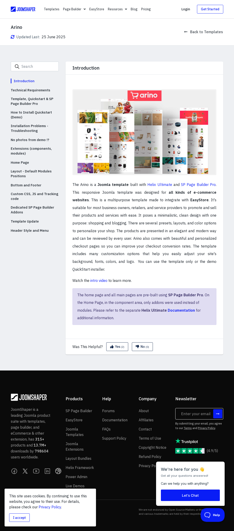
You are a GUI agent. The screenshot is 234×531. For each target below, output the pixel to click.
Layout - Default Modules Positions (31, 173)
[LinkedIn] (47, 471)
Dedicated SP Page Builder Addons (32, 209)
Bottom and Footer (26, 185)
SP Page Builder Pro (198, 184)
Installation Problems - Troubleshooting (29, 128)
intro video (98, 280)
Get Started (210, 9)
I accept (19, 517)
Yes (119, 346)
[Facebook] (14, 471)
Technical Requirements (30, 90)
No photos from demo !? (30, 140)
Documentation (181, 310)
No (144, 346)
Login (185, 9)
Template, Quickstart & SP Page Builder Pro (32, 101)
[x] (25, 471)
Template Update (25, 221)
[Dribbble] (58, 471)
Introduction (24, 81)
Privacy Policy (206, 428)
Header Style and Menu (30, 230)
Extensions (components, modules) (31, 150)
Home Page (20, 162)
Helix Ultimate (159, 184)
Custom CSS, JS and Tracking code (34, 196)
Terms (188, 428)
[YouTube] (36, 471)
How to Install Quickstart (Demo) (31, 114)
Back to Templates (206, 32)
